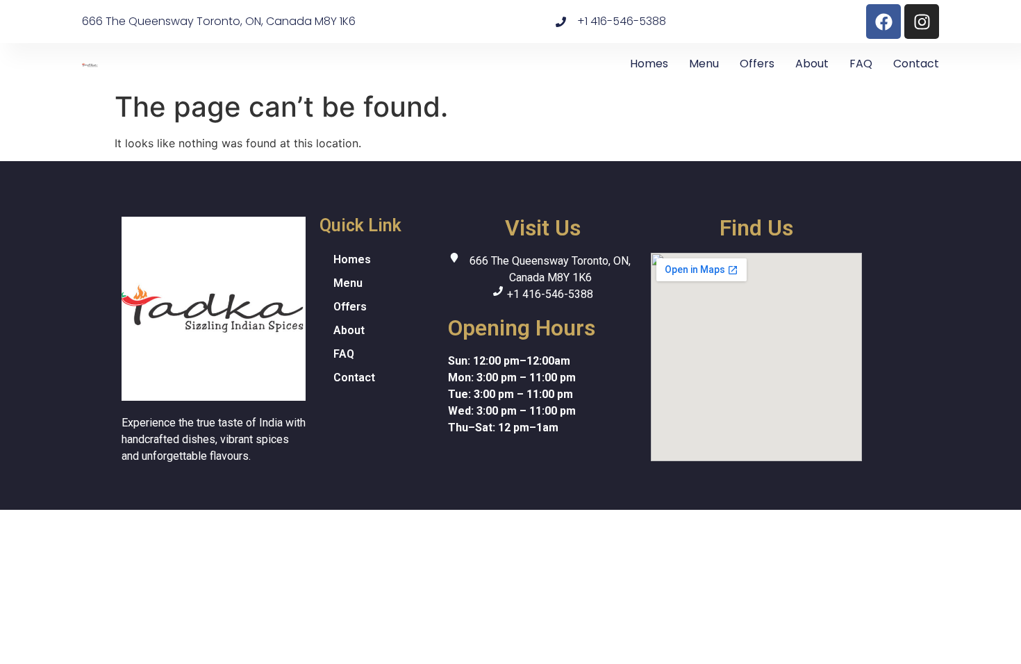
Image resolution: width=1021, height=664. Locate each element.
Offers (757, 64)
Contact (916, 64)
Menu (704, 64)
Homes (649, 64)
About (812, 64)
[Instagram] (921, 21)
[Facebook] (883, 21)
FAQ (860, 64)
